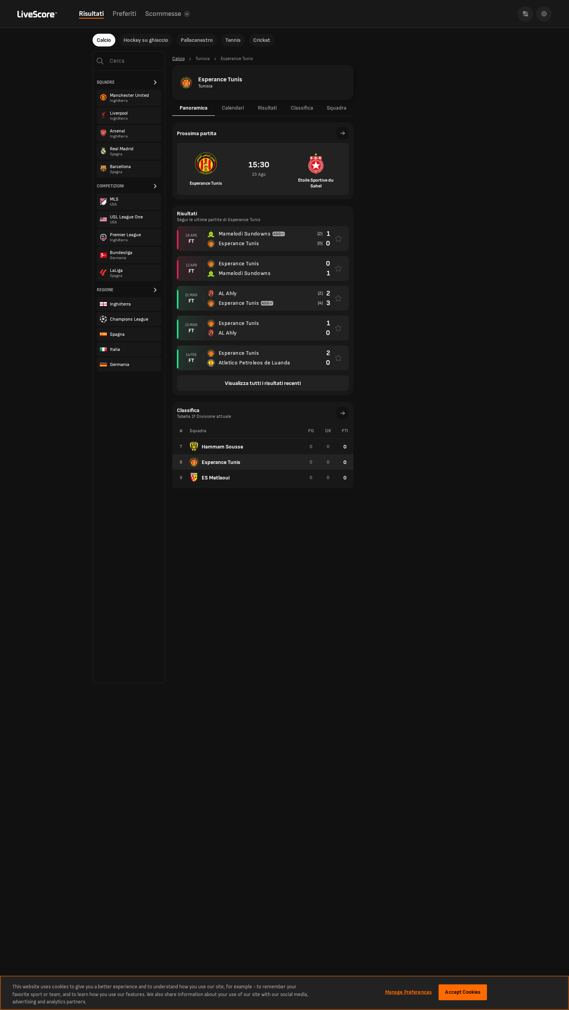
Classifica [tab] (302, 108)
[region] (284, 993)
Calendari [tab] (233, 108)
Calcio (104, 40)
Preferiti (124, 14)
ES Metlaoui (216, 477)
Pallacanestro (197, 40)
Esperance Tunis (221, 462)
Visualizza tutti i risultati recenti (263, 383)
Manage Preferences (408, 992)
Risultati (91, 14)
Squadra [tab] (336, 108)
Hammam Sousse (222, 446)
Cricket (261, 40)
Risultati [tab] (267, 108)
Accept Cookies (462, 992)
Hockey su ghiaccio (145, 40)
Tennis (233, 40)
